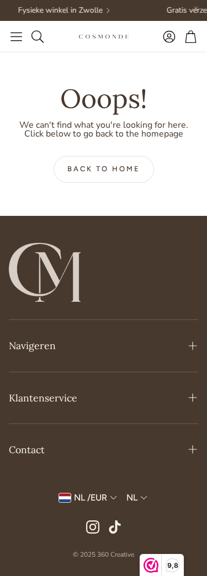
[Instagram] (92, 527)
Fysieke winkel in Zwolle (59, 10)
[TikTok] (114, 527)
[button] (16, 36)
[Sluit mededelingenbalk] (196, 8)
